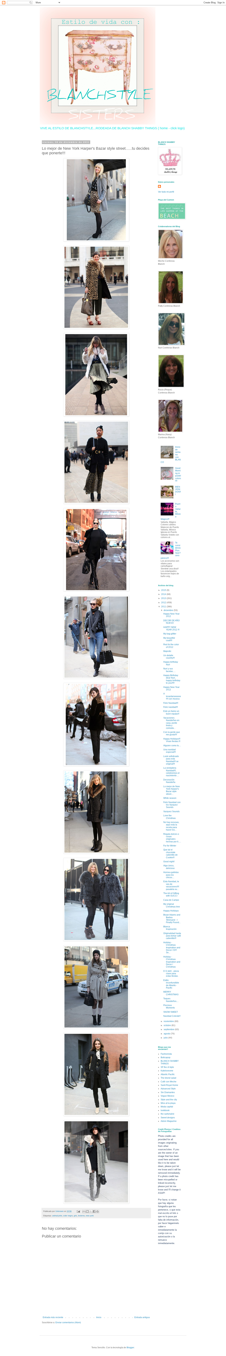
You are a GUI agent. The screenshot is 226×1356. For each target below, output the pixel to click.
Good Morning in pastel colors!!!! (178, 474)
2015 (164, 590)
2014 (164, 594)
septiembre (169, 1029)
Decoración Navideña (169, 781)
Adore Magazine (169, 1121)
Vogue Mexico (167, 1096)
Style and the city (169, 1099)
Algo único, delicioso (169, 866)
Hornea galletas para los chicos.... (171, 875)
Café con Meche (168, 1081)
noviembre (169, 1021)
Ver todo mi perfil (166, 192)
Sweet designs (168, 1117)
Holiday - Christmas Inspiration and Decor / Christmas (171, 962)
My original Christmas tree (171, 905)
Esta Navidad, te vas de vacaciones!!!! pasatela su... (171, 885)
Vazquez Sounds (171, 811)
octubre (167, 1025)
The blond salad (168, 1078)
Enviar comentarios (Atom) (68, 1322)
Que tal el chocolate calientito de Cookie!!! (170, 854)
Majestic (167, 651)
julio (166, 1037)
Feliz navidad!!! (170, 707)
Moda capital (167, 1106)
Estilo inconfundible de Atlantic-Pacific (171, 984)
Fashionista (166, 1054)
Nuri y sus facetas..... (169, 669)
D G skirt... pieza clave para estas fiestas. (171, 973)
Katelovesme (167, 1070)
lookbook (165, 1110)
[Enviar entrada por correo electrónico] (78, 1211)
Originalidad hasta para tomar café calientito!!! (172, 936)
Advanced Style (168, 1088)
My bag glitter (169, 634)
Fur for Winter (169, 845)
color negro (68, 1216)
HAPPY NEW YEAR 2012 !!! (171, 628)
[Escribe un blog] (87, 1211)
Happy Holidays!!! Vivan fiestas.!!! (171, 740)
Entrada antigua (142, 1317)
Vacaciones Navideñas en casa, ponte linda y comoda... (171, 723)
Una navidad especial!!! (169, 750)
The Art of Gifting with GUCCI (171, 894)
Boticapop (165, 1057)
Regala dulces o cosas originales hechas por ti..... (172, 838)
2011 (164, 606)
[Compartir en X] (91, 1211)
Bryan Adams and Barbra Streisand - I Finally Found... (172, 919)
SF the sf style (167, 1067)
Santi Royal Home (169, 1085)
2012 (164, 602)
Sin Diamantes (168, 1092)
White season (169, 798)
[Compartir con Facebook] (94, 1211)
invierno (81, 1216)
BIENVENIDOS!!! (178, 491)
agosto (167, 1033)
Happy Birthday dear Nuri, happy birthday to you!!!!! (171, 679)
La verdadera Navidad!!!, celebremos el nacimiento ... (171, 772)
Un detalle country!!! (169, 656)
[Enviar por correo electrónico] (84, 1211)
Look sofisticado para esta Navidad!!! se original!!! (171, 760)
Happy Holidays (171, 911)
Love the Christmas (169, 816)
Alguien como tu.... (172, 745)
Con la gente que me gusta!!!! (171, 733)
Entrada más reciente (53, 1317)
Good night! (168, 861)
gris (75, 1216)
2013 (164, 598)
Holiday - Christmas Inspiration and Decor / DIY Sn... (171, 947)
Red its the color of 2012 (171, 645)
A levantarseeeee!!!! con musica (172, 696)
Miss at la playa (168, 1103)
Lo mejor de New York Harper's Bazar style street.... (171, 790)
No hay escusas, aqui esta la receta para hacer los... (171, 826)
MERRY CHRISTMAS (171, 993)
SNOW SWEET (170, 1012)
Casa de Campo (171, 900)
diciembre (169, 610)
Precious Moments (169, 1006)
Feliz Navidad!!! (170, 703)
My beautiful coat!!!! (169, 639)
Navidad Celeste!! (171, 1016)
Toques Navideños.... (171, 999)
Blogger (130, 1347)
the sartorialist (167, 1114)
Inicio (98, 1317)
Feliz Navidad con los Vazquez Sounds (172, 805)
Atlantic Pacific (168, 1074)
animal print (57, 1216)
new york (90, 1216)
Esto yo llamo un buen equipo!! (171, 712)
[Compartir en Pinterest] (97, 1211)
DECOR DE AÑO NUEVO (171, 621)
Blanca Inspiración (170, 927)
